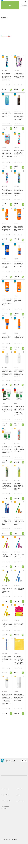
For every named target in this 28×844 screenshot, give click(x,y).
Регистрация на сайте (6, 800)
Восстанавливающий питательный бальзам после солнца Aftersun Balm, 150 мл (6, 265)
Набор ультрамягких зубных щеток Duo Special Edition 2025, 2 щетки (19, 449)
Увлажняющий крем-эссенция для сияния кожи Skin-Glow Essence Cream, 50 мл (19, 697)
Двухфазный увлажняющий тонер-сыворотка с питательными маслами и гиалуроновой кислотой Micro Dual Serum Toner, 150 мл (7, 699)
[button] (11, 90)
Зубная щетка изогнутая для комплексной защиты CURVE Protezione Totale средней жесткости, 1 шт (6, 77)
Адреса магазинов (21, 800)
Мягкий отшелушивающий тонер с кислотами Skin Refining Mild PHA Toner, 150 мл (19, 373)
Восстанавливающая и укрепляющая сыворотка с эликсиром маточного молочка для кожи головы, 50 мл (19, 115)
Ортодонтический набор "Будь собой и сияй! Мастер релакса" (19, 522)
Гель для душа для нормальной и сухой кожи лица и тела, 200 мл (6, 114)
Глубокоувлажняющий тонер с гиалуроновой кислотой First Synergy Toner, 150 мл (7, 373)
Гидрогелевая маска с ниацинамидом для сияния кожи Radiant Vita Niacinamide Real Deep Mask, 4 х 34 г (19, 660)
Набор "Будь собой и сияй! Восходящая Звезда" (7, 624)
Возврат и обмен (4, 795)
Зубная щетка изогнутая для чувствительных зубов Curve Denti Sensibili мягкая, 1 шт (19, 153)
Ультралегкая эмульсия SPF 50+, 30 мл (18, 300)
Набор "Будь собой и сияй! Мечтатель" (19, 588)
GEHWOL (4, 147)
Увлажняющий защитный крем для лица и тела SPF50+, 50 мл (19, 228)
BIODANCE (4, 367)
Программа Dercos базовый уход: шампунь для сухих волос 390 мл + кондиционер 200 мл (7, 449)
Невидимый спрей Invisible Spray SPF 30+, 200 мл (19, 337)
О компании (19, 789)
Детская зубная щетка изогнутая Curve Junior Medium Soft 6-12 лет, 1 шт (18, 192)
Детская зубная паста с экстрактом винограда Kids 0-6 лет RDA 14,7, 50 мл (19, 75)
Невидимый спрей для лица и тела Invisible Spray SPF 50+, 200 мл (6, 228)
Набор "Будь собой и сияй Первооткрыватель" (7, 590)
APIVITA (15, 109)
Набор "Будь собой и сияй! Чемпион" (7, 555)
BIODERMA (4, 109)
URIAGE (4, 223)
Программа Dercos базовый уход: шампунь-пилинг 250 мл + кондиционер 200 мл (7, 409)
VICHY (3, 403)
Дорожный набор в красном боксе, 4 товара (19, 624)
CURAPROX (16, 443)
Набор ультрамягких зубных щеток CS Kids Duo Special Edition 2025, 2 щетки (19, 486)
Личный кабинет (5, 789)
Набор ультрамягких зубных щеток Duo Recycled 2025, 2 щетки (7, 486)
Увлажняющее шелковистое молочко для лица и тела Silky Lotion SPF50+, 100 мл (7, 302)
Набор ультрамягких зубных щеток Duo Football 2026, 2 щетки (7, 659)
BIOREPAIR (4, 70)
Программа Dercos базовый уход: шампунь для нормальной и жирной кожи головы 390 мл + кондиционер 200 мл (19, 411)
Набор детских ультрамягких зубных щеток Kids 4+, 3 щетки (7, 522)
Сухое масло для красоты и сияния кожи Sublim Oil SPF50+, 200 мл (18, 264)
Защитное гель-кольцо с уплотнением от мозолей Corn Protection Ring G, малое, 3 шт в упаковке (7, 154)
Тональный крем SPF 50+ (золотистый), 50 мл (6, 337)
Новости (18, 795)
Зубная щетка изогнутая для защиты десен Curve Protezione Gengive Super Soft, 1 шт (7, 192)
